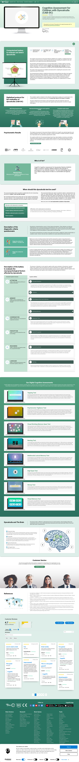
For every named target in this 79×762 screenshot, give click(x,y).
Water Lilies (49, 738)
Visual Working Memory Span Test (38, 424)
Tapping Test (31, 393)
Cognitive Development (63, 726)
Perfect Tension (50, 734)
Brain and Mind (9, 715)
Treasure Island (37, 724)
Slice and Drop (49, 735)
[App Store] (68, 705)
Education (61, 718)
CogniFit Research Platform (54, 25)
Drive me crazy (37, 727)
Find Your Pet (36, 738)
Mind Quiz (61, 730)
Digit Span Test (32, 471)
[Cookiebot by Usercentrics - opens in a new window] (8, 760)
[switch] (35, 760)
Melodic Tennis (37, 735)
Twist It (48, 737)
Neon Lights (36, 726)
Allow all (69, 747)
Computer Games (23, 715)
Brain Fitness (8, 720)
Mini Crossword (37, 715)
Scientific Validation (28, 1)
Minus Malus (49, 731)
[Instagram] (39, 705)
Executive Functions (10, 727)
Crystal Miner (36, 719)
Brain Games (61, 735)
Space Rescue (37, 731)
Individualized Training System (65, 728)
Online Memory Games (63, 738)
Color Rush (36, 741)
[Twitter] (33, 705)
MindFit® (61, 720)
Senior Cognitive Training (25, 722)
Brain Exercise (62, 727)
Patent (60, 719)
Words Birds (49, 741)
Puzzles (48, 716)
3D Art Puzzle (36, 742)
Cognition (7, 722)
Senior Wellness (23, 719)
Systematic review (23, 724)
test (7, 638)
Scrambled (36, 737)
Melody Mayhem (37, 739)
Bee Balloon (49, 722)
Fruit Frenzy (36, 716)
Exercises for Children (63, 724)
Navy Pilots (22, 718)
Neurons (7, 718)
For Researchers (62, 716)
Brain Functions (9, 726)
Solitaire (35, 720)
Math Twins (49, 730)
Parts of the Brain (9, 716)
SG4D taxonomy (23, 726)
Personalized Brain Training (64, 734)
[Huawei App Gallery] (50, 705)
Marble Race (36, 734)
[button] (13, 655)
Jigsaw (48, 727)
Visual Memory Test (34, 499)
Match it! (36, 730)
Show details (64, 759)
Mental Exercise (62, 737)
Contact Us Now (39, 566)
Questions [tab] (15, 629)
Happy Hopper (49, 714)
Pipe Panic (36, 718)
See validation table (35, 143)
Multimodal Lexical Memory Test (38, 455)
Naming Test (31, 440)
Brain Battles (61, 743)
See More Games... (50, 742)
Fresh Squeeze (50, 726)
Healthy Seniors (23, 720)
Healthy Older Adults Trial (25, 716)
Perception (8, 731)
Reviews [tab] (7, 629)
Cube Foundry (49, 724)
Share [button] (9, 654)
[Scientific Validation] (39, 154)
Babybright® (61, 722)
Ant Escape (36, 723)
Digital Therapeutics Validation (26, 714)
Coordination (8, 728)
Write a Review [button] (70, 622)
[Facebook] (30, 705)
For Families (61, 714)
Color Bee (49, 720)
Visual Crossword (37, 728)
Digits (48, 719)
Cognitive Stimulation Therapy (65, 731)
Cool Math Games (62, 739)
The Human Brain (9, 714)
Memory (7, 730)
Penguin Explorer (50, 718)
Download (67, 53)
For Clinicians (62, 715)
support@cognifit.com (64, 664)
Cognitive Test (13, 1)
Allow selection (68, 750)
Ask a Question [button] (60, 622)
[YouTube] (36, 705)
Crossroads (49, 723)
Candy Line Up (49, 715)
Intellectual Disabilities (10, 724)
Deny (69, 754)
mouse (15, 638)
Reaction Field (49, 739)
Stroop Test (31, 485)
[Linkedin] (41, 705)
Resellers (61, 723)
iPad (11, 638)
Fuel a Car (49, 728)
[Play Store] (59, 705)
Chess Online (36, 714)
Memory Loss (8, 723)
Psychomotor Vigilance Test (36, 408)
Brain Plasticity (9, 719)
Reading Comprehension (64, 741)
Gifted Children (62, 742)
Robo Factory (36, 722)
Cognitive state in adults (24, 723)
